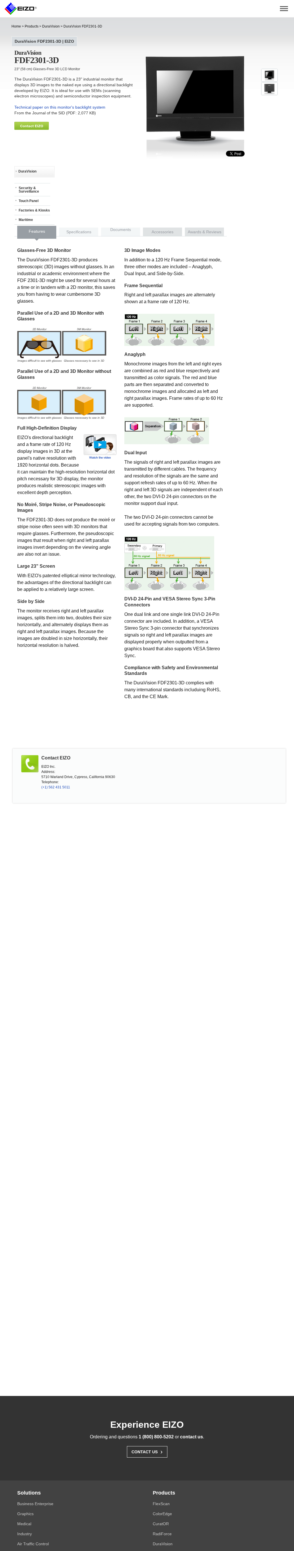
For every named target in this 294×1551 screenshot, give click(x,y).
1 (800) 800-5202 (156, 1436)
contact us (191, 1436)
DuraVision (51, 26)
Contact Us (147, 1451)
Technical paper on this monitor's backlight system (59, 107)
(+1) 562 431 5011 (55, 787)
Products (31, 26)
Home (16, 26)
